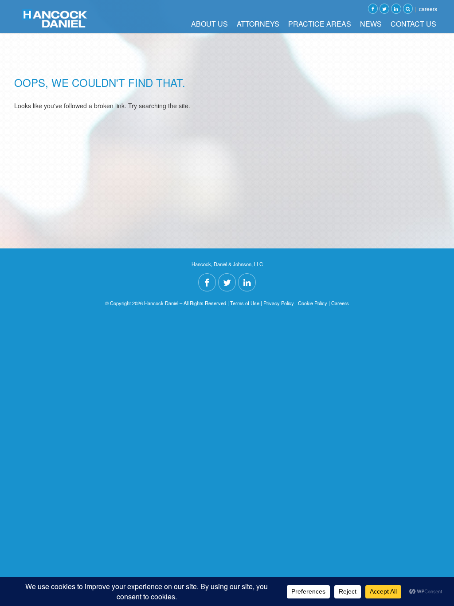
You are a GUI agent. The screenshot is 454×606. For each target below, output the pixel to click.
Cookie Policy (312, 303)
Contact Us (413, 24)
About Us (209, 24)
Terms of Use (244, 303)
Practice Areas (319, 24)
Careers (428, 8)
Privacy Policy (278, 303)
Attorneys (258, 24)
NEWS (371, 24)
